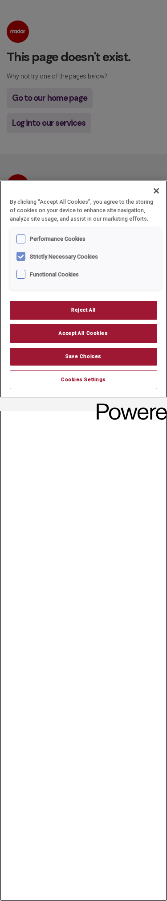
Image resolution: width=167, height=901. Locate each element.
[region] (83, 540)
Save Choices (83, 356)
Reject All (83, 310)
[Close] (156, 191)
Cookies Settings (83, 379)
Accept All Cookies (83, 333)
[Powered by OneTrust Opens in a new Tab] (129, 405)
